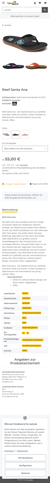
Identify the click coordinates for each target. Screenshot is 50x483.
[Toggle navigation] (3, 1)
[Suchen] (45, 10)
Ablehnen (25, 473)
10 (23, 333)
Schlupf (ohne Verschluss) (31, 313)
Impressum (9, 451)
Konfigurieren (25, 465)
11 (27, 333)
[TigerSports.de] (13, 3)
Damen (25, 293)
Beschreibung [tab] (10, 210)
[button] (35, 3)
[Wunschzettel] (39, 3)
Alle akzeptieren (25, 458)
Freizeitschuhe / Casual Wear (33, 340)
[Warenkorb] (45, 3)
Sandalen (16, 100)
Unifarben (26, 298)
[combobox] (25, 148)
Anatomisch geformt (30, 328)
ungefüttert (27, 308)
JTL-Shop (29, 479)
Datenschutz (22, 451)
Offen (25, 350)
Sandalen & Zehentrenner (32, 346)
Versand (24, 165)
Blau (24, 318)
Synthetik (26, 303)
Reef (24, 323)
